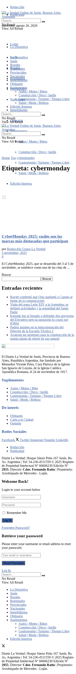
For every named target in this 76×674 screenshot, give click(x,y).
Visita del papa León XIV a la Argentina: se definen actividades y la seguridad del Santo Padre (39, 308)
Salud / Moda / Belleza (25, 399)
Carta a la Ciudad (21, 419)
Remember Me (17, 513)
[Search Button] (43, 21)
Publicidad (17, 451)
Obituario (16, 84)
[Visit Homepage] (38, 16)
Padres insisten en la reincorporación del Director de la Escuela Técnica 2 (37, 329)
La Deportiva (19, 47)
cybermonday (26, 158)
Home (6, 158)
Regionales (17, 68)
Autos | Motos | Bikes (33, 141)
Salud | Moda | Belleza (34, 173)
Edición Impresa (21, 106)
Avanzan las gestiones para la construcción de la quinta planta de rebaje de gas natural (42, 336)
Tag (13, 158)
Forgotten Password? (16, 527)
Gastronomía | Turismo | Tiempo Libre (44, 162)
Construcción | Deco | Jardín (37, 152)
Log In (6, 570)
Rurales (15, 65)
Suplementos (18, 87)
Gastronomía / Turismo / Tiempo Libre (35, 396)
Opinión (15, 423)
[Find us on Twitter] (3, 33)
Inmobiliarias (18, 110)
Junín (13, 61)
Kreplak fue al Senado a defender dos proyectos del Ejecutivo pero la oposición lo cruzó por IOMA (42, 319)
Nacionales (17, 99)
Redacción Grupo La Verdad (26, 249)
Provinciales (18, 72)
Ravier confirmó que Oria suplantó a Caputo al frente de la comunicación (41, 299)
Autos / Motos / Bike (24, 388)
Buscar (6, 274)
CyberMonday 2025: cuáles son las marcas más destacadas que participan (35, 238)
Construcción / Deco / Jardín (29, 392)
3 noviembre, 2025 (14, 253)
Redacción (17, 7)
